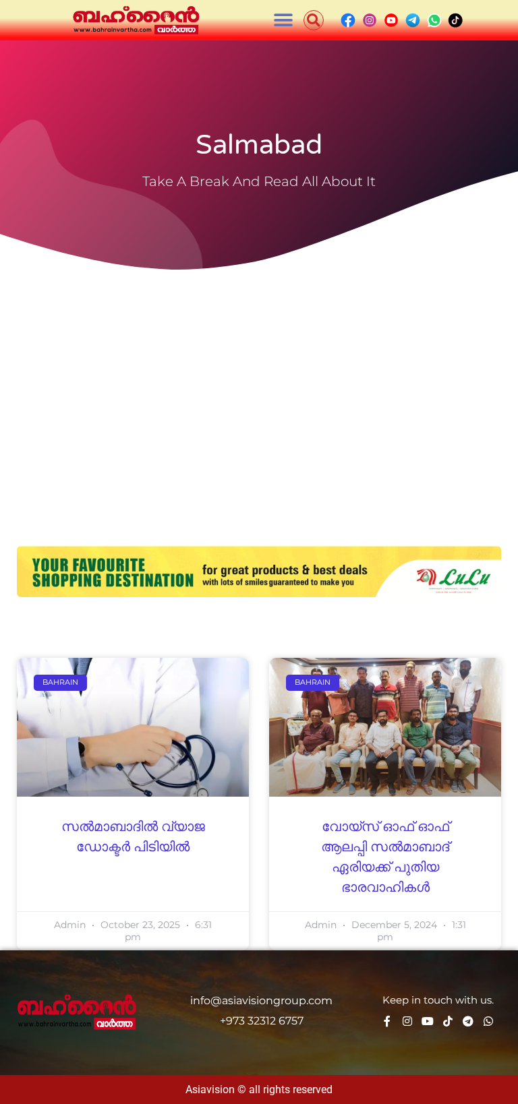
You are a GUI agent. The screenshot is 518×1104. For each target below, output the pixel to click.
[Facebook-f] (387, 1021)
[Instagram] (407, 1021)
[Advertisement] (259, 377)
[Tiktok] (447, 1021)
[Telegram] (468, 1021)
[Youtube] (427, 1021)
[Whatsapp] (488, 1021)
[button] (283, 20)
